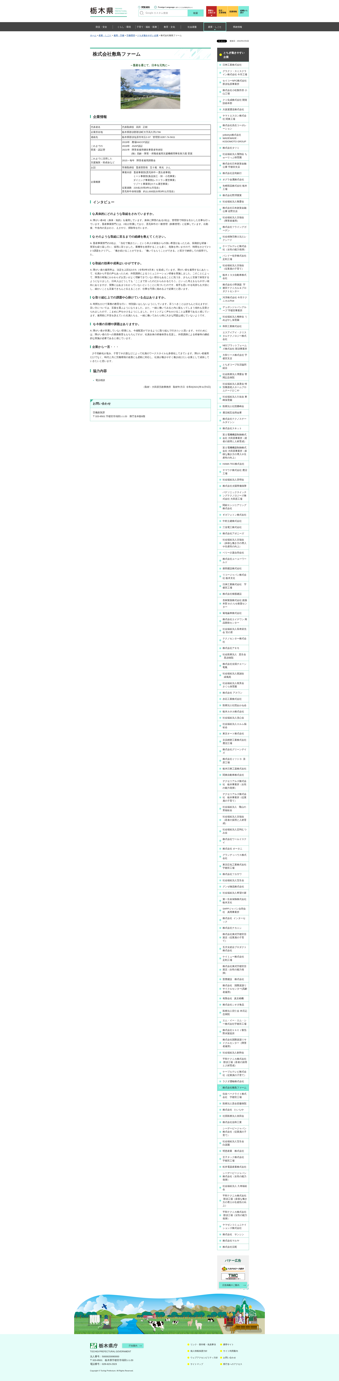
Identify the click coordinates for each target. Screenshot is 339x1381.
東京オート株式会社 (233, 733)
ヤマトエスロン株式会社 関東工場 (234, 117)
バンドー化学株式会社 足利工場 (234, 257)
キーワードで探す (141, 13)
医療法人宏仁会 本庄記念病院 (235, 1013)
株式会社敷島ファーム (234, 1087)
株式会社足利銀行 (232, 173)
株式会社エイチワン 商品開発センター (235, 621)
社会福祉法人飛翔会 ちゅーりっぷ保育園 (235, 156)
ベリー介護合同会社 (233, 552)
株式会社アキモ (231, 648)
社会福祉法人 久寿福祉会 (235, 1188)
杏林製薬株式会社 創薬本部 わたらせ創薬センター (235, 603)
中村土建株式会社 (232, 521)
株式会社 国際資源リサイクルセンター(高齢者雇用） (235, 988)
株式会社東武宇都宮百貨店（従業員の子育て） (234, 937)
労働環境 (130, 35)
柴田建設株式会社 (232, 568)
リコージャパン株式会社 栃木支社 (234, 576)
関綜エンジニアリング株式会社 (234, 507)
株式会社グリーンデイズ (234, 751)
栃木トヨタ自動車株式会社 (234, 277)
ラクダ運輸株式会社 (233, 1081)
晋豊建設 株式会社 (233, 979)
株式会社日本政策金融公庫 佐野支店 (234, 210)
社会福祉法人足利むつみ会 (234, 831)
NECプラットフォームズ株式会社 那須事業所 (235, 347)
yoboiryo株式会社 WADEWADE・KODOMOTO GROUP (234, 138)
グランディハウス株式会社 (234, 857)
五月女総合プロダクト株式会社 (234, 949)
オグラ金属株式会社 (233, 179)
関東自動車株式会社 (233, 775)
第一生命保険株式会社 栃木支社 (236, 901)
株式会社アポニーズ (233, 533)
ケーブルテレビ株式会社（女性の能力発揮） (234, 248)
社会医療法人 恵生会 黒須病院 (234, 656)
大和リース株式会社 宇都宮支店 (235, 357)
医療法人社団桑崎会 (233, 406)
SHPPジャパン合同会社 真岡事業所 (234, 910)
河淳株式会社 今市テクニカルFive (235, 299)
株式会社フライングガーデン (234, 229)
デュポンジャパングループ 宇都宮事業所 (234, 309)
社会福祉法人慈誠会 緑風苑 (233, 675)
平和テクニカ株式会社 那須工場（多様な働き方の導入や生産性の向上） (235, 1200)
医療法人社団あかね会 (234, 705)
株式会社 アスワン (232, 692)
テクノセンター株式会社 (234, 640)
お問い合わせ (229, 1357)
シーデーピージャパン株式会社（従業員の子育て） (234, 1131)
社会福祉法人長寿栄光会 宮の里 (234, 631)
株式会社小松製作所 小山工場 (235, 92)
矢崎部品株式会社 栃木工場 (235, 187)
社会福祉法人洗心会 (233, 717)
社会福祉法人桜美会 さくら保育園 (234, 685)
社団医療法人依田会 (233, 1116)
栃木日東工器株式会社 (234, 768)
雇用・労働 (119, 35)
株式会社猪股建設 (232, 594)
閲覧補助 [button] (145, 7)
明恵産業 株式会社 (233, 1151)
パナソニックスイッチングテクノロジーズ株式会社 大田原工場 (234, 495)
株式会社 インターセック (234, 920)
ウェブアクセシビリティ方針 (204, 1357)
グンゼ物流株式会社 (233, 886)
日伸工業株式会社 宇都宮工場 (234, 586)
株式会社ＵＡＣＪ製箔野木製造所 (234, 1032)
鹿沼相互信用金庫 (232, 412)
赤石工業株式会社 (232, 699)
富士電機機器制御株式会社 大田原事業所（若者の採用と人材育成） (235, 438)
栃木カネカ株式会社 (233, 711)
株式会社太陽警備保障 (234, 486)
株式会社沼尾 (230, 1247)
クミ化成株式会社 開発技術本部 (235, 102)
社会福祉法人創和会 (233, 1052)
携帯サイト (228, 1344)
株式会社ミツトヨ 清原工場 (234, 761)
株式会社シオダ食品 (233, 1004)
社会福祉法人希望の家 (234, 893)
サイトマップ (196, 1364)
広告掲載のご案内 (230, 1285)
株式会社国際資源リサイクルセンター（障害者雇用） (234, 1043)
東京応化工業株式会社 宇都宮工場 (234, 866)
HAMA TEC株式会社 (233, 464)
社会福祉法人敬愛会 (233, 201)
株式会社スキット (232, 428)
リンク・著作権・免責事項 (203, 1344)
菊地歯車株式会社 (232, 613)
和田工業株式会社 (232, 326)
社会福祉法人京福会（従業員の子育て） (233, 267)
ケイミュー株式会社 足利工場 (234, 958)
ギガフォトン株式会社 (234, 514)
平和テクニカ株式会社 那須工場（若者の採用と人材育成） (235, 1062)
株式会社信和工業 (232, 1122)
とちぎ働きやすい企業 (147, 35)
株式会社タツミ (231, 148)
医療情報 (233, 11)
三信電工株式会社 (232, 527)
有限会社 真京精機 (233, 998)
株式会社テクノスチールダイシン (234, 420)
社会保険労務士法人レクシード (234, 238)
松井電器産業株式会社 (234, 1167)
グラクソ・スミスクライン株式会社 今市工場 (235, 73)
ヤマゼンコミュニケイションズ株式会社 (234, 1226)
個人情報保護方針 (198, 1351)
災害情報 (222, 11)
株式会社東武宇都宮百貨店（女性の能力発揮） (234, 969)
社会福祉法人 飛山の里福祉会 (234, 809)
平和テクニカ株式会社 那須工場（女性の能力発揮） (235, 1215)
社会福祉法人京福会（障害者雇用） (233, 219)
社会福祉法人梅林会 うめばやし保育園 (235, 318)
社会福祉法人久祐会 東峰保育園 (235, 398)
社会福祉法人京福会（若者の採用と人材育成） (234, 820)
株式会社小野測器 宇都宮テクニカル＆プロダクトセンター (234, 288)
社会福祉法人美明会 (233, 479)
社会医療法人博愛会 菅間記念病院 (235, 376)
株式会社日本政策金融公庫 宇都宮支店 (234, 165)
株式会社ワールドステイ (234, 841)
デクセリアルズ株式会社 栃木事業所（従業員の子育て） (234, 797)
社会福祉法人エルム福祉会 (234, 726)
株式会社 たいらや (233, 1109)
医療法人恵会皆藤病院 (234, 1103)
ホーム (93, 35)
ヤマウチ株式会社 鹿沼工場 (235, 472)
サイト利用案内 (230, 1351)
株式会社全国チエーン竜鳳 (234, 666)
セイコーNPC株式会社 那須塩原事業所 (235, 82)
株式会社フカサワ (232, 874)
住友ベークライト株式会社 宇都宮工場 (234, 1095)
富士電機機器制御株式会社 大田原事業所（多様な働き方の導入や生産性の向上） (235, 452)
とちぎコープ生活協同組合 (234, 366)
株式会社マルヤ (231, 1240)
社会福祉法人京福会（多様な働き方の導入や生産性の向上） (234, 543)
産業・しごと (105, 35)
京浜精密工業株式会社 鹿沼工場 (236, 742)
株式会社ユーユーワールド (234, 561)
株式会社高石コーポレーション (234, 127)
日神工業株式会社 (232, 64)
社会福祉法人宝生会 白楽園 (234, 1143)
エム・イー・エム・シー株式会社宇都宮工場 (234, 1022)
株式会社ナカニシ (232, 928)
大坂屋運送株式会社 (233, 109)
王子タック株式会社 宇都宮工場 (234, 1159)
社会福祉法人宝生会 (233, 880)
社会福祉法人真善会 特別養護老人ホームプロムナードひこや (235, 387)
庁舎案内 (133, 1346)
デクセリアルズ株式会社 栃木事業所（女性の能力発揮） (234, 784)
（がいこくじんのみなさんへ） (175, 7)
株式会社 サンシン (233, 1234)
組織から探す (244, 11)
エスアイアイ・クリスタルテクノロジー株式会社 (234, 335)
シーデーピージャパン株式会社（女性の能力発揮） (234, 1176)
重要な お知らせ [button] (211, 11)
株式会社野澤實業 (232, 195)
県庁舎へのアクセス (232, 1364)
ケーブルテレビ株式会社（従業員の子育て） (234, 1073)
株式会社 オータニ (232, 848)
